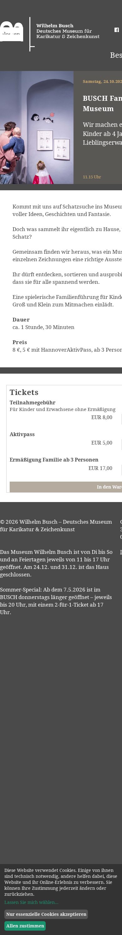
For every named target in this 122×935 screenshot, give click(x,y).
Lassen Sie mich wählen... (31, 902)
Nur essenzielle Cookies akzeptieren (46, 914)
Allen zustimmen (25, 926)
